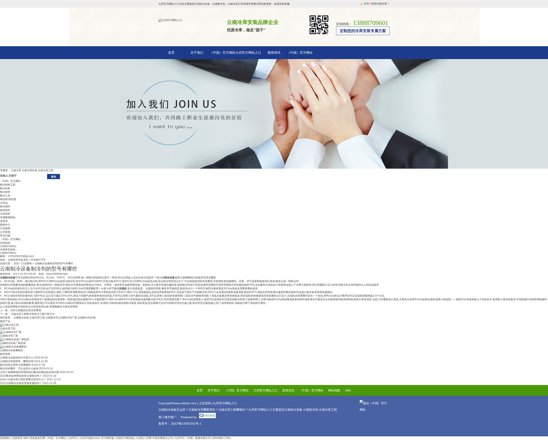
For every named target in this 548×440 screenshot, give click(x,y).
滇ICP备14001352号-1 (186, 423)
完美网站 (5, 438)
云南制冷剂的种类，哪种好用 (24, 361)
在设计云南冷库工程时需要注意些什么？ (30, 379)
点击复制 (205, 403)
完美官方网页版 (125, 438)
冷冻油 (4, 202)
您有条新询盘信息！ (377, 3)
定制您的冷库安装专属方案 (363, 31)
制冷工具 (5, 195)
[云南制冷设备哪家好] (13, 346)
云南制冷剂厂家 (68, 317)
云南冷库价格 (29, 170)
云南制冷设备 (202, 3)
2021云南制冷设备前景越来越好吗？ (28, 383)
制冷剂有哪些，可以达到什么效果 (26, 368)
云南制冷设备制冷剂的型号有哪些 (53, 263)
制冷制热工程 (7, 184)
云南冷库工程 (45, 170)
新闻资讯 (274, 52)
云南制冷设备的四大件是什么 (24, 357)
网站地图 (334, 390)
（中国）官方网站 (222, 52)
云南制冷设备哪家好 (11, 350)
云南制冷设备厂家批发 (13, 343)
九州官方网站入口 (248, 52)
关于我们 (197, 52)
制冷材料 (5, 191)
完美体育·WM (20, 438)
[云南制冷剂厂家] (10, 332)
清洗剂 (4, 221)
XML (348, 390)
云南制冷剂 (52, 317)
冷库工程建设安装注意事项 (25, 310)
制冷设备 (5, 188)
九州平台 (73, 438)
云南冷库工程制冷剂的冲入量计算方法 (32, 313)
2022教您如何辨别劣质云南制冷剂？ (28, 375)
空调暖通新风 (7, 217)
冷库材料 (5, 213)
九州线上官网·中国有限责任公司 (154, 438)
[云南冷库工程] (9, 324)
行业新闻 (5, 228)
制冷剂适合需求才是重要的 (22, 364)
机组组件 (5, 210)
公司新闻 (5, 231)
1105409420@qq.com (21, 256)
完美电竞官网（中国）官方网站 (48, 438)
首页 (171, 52)
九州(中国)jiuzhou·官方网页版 (97, 438)
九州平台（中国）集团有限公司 (193, 438)
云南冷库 (16, 170)
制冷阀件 (5, 206)
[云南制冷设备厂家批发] (14, 339)
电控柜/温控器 (8, 199)
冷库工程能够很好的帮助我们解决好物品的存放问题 (36, 372)
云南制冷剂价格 (87, 317)
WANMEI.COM (221, 438)
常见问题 (5, 235)
